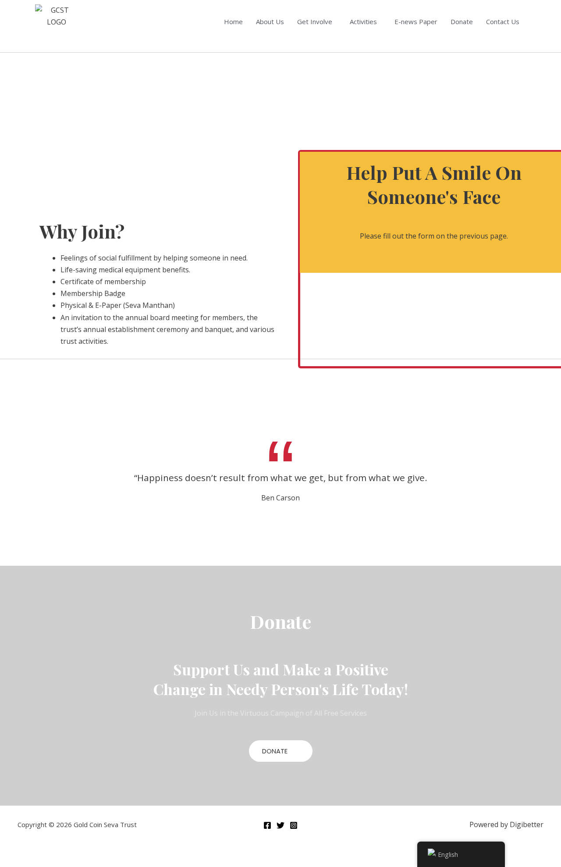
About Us (270, 21)
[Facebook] (267, 825)
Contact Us (502, 21)
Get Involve (314, 21)
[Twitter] (280, 825)
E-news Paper (415, 21)
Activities (363, 21)
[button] (317, 21)
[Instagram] (294, 825)
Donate (462, 21)
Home (233, 21)
